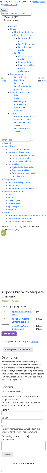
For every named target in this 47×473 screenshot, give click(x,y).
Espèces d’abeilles (26, 62)
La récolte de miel (26, 44)
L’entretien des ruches (24, 35)
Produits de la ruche (19, 92)
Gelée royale (20, 101)
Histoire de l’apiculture (25, 32)
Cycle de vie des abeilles (23, 167)
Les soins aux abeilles (22, 161)
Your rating (8, 436)
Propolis (18, 110)
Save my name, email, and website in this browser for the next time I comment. (21, 430)
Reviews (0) (25, 349)
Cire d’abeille (20, 104)
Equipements (16, 74)
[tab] (11, 349)
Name (5, 409)
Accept (4, 10)
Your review (8, 439)
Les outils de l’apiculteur (19, 182)
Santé (13, 113)
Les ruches (19, 83)
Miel (16, 95)
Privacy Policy (39, 1)
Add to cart (9, 333)
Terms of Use (10, 4)
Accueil (13, 26)
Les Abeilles (19, 53)
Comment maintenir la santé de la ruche (27, 215)
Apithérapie (19, 107)
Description (11, 349)
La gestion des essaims (23, 155)
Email (5, 417)
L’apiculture (15, 29)
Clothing (35, 341)
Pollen (17, 98)
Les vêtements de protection (21, 188)
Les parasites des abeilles (20, 221)
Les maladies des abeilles (20, 218)
